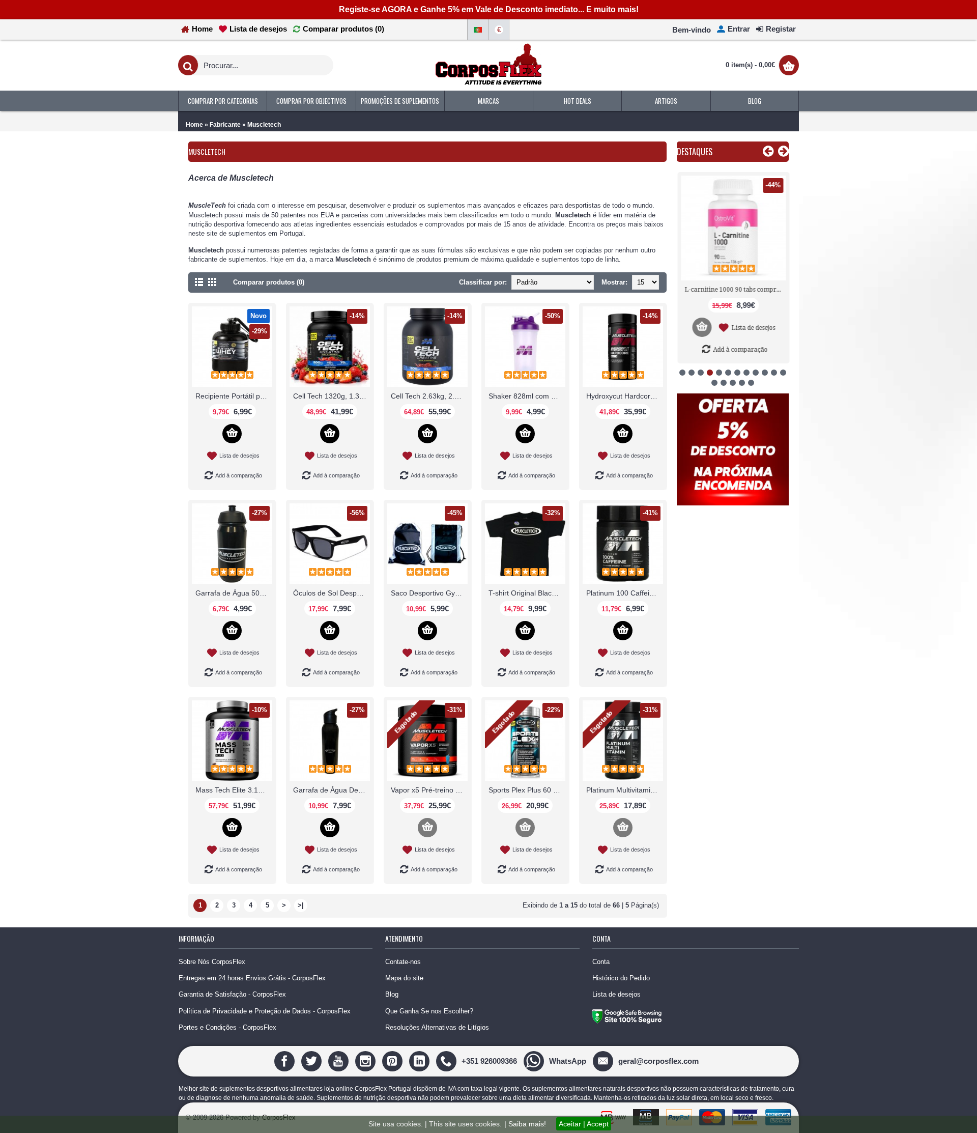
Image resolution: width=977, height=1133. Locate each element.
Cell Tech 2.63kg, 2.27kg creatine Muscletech (429, 396)
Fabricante (225, 124)
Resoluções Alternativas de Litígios (437, 1027)
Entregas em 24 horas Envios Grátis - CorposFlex (252, 978)
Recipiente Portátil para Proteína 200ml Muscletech (233, 396)
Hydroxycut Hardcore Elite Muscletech (624, 396)
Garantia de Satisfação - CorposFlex (232, 994)
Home (194, 124)
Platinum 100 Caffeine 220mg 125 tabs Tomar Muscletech (624, 593)
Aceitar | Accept (584, 1124)
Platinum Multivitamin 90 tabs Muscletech (624, 790)
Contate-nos (403, 962)
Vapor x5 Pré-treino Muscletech (429, 790)
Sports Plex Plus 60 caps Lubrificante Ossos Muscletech (527, 790)
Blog (391, 994)
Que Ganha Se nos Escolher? (429, 1011)
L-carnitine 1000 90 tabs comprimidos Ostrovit (734, 289)
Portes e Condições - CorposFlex (227, 1027)
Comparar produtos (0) (268, 282)
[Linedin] (420, 1060)
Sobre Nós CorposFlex (212, 962)
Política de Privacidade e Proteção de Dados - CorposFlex (265, 1011)
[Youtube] (339, 1060)
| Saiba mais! (525, 1124)
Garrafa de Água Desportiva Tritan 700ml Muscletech (331, 790)
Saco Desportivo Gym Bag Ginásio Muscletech (429, 593)
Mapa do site (404, 978)
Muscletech (264, 124)
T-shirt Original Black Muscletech (527, 593)
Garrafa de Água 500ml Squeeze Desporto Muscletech (233, 593)
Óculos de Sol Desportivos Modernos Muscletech (331, 593)
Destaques (694, 152)
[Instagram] (366, 1060)
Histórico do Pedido (621, 978)
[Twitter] (312, 1060)
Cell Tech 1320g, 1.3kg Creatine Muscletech (331, 396)
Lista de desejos (616, 994)
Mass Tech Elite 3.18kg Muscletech (233, 790)
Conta (601, 962)
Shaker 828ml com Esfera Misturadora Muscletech (527, 396)
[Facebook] (285, 1060)
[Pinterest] (393, 1060)
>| (301, 905)
